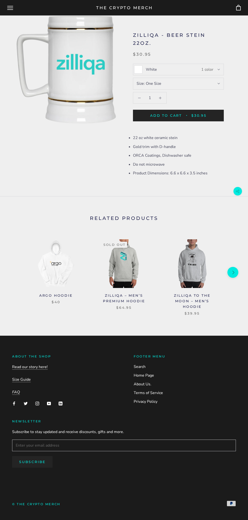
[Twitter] (26, 403)
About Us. (142, 384)
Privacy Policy (145, 401)
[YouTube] (49, 403)
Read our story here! (30, 367)
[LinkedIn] (60, 403)
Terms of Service (148, 393)
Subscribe (32, 462)
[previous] (15, 272)
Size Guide (21, 379)
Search (140, 366)
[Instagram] (37, 403)
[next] (232, 272)
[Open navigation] (10, 8)
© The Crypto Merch (36, 504)
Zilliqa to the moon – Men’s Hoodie (192, 301)
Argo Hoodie (56, 295)
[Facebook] (14, 403)
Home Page (144, 375)
